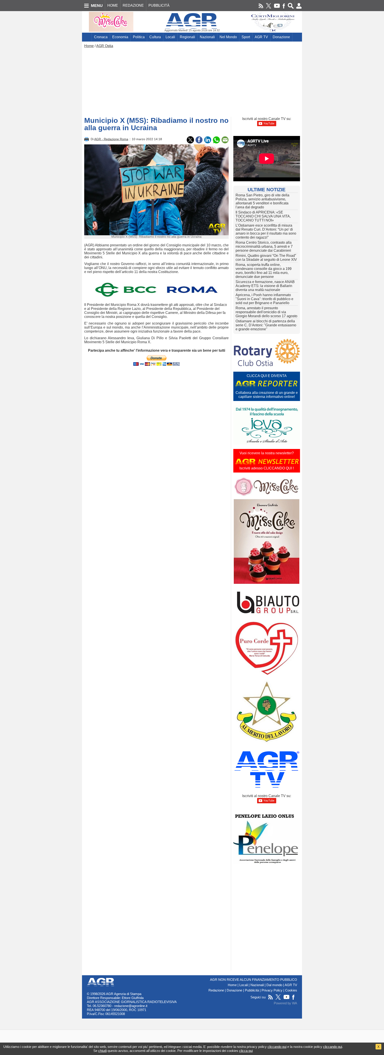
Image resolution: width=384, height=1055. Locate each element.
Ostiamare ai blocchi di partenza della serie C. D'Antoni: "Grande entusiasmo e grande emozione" (266, 325)
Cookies (291, 990)
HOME (112, 5)
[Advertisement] (192, 81)
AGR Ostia (104, 46)
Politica (139, 37)
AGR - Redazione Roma (111, 139)
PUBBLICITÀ (159, 5)
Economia (120, 37)
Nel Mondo (228, 37)
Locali (170, 37)
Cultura (155, 37)
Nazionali (207, 37)
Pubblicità (252, 990)
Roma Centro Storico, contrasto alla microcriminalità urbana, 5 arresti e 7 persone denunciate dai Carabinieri (264, 246)
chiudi (102, 1051)
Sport (246, 37)
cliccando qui (277, 1047)
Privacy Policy (272, 990)
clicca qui (246, 1051)
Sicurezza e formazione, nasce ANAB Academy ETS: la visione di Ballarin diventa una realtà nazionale (265, 286)
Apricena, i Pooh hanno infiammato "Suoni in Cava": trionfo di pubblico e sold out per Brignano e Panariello (264, 299)
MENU (97, 5)
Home (89, 46)
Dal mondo (274, 985)
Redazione (216, 990)
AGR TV (261, 37)
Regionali (187, 37)
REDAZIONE (133, 5)
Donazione (281, 37)
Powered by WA (285, 1003)
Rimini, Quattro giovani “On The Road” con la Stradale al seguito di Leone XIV (266, 257)
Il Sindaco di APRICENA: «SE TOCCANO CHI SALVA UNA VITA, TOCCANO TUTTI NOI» (263, 216)
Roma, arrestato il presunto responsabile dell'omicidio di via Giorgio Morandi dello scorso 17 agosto (266, 312)
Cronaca (101, 37)
